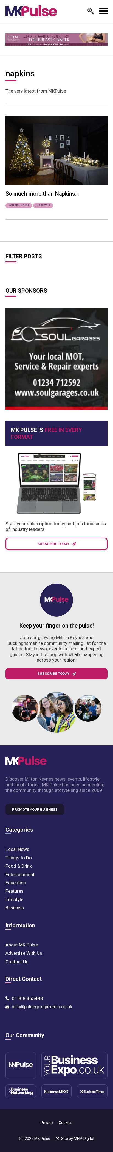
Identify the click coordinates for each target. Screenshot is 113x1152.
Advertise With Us (23, 953)
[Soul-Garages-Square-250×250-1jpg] (56, 359)
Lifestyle (43, 205)
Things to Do (18, 857)
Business (14, 908)
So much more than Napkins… (42, 193)
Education (15, 882)
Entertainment (20, 874)
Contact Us (17, 961)
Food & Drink (18, 866)
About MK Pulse (21, 945)
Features (14, 891)
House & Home (18, 205)
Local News (17, 849)
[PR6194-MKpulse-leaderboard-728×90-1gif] (56, 39)
